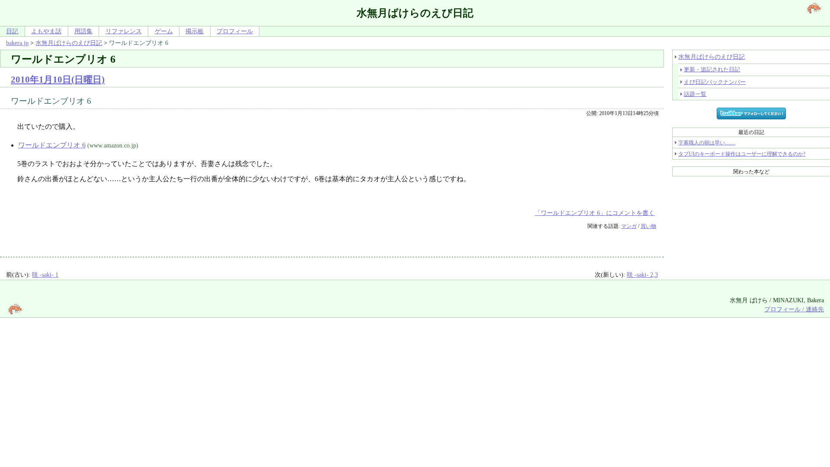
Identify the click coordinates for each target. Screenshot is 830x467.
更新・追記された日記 (712, 69)
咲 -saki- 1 (45, 274)
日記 (12, 31)
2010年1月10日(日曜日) (58, 79)
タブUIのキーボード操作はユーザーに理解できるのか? (741, 154)
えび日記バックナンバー (715, 82)
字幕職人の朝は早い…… (706, 143)
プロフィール (235, 31)
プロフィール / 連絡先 (794, 309)
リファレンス (123, 31)
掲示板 (194, 31)
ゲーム (164, 31)
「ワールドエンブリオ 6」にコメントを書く (594, 212)
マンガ (629, 226)
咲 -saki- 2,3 (642, 274)
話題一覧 (695, 94)
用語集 (83, 31)
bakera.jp (17, 42)
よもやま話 (46, 31)
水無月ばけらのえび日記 (68, 42)
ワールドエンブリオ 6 (52, 145)
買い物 (648, 226)
